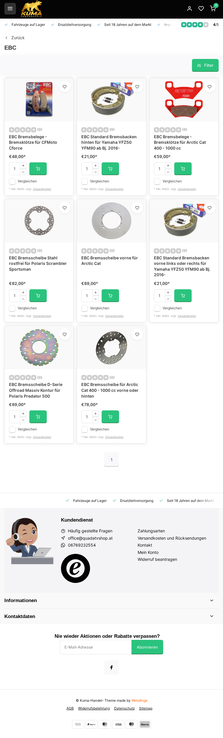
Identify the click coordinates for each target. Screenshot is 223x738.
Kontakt (145, 545)
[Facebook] (111, 667)
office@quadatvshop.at (90, 538)
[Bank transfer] (78, 724)
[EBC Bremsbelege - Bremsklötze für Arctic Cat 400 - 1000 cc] (184, 99)
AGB (70, 708)
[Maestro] (131, 724)
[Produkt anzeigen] (38, 168)
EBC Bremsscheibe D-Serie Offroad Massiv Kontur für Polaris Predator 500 (35, 390)
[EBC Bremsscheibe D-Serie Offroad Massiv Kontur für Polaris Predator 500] (39, 347)
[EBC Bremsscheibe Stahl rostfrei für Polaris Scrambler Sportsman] (39, 221)
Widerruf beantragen (157, 559)
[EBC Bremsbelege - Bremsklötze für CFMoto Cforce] (39, 99)
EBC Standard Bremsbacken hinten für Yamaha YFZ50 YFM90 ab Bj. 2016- (109, 142)
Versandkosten (42, 189)
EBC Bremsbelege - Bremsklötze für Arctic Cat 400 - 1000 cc (180, 142)
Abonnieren (147, 647)
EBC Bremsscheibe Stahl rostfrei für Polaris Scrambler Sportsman (38, 263)
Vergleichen (27, 181)
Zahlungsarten (151, 530)
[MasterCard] (105, 724)
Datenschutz (124, 708)
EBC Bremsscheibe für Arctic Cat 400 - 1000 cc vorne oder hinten (110, 390)
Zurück (18, 37)
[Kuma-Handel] (31, 8)
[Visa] (118, 724)
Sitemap (145, 708)
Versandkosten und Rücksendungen (172, 538)
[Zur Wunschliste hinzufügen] (65, 86)
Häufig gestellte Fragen (90, 530)
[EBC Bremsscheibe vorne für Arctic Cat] (111, 221)
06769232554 (82, 545)
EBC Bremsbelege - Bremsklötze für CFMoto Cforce (33, 142)
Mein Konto (148, 552)
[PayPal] (91, 724)
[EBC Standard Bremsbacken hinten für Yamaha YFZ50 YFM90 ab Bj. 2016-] (111, 99)
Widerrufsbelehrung (94, 708)
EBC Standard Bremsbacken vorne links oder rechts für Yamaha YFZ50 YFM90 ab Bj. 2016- (182, 266)
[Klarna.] (145, 724)
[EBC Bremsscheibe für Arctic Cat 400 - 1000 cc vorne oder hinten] (111, 347)
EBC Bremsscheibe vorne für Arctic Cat (109, 260)
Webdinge (140, 700)
